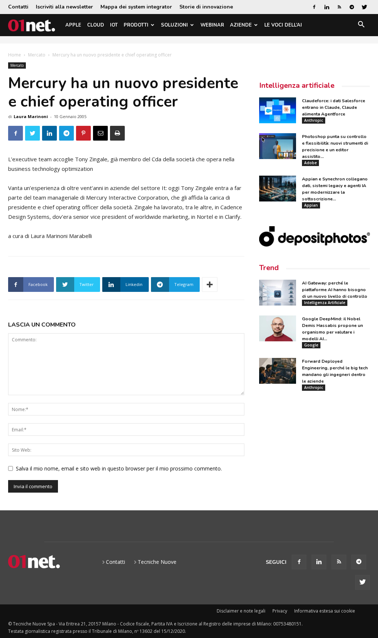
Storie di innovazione (206, 6)
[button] (361, 25)
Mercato (36, 55)
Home (14, 55)
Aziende (241, 25)
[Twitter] (364, 7)
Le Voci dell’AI (283, 25)
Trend (269, 268)
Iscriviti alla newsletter (64, 6)
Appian (311, 205)
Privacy (279, 611)
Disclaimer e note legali (241, 611)
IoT (114, 25)
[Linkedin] (326, 7)
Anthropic (313, 120)
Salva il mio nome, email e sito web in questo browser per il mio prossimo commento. (119, 468)
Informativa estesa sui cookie (324, 611)
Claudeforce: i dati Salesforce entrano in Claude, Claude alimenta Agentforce (333, 107)
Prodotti (136, 25)
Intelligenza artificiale (296, 85)
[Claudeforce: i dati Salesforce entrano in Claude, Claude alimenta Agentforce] (277, 110)
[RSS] (339, 7)
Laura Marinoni (31, 116)
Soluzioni (174, 25)
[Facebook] (314, 7)
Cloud (95, 25)
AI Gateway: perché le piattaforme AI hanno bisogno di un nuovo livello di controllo (334, 289)
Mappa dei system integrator (136, 6)
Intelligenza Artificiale (324, 302)
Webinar (212, 25)
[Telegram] (351, 7)
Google (311, 345)
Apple (73, 25)
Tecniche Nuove (157, 561)
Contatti (18, 6)
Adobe (310, 162)
